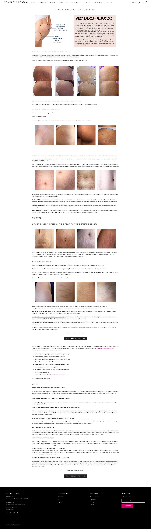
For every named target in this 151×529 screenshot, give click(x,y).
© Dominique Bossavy (13, 524)
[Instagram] (14, 513)
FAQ (59, 499)
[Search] (143, 2)
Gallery (87, 2)
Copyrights (93, 499)
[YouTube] (17, 513)
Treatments (42, 2)
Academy (53, 2)
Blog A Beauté (98, 2)
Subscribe (127, 505)
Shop (33, 2)
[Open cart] (146, 2)
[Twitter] (10, 513)
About (61, 2)
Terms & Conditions (95, 496)
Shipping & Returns (62, 502)
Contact (110, 2)
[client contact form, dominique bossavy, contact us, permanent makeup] (75, 338)
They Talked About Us (73, 2)
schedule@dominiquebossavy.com (57, 374)
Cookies (92, 504)
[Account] (139, 2)
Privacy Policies (94, 502)
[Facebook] (6, 513)
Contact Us (60, 496)
